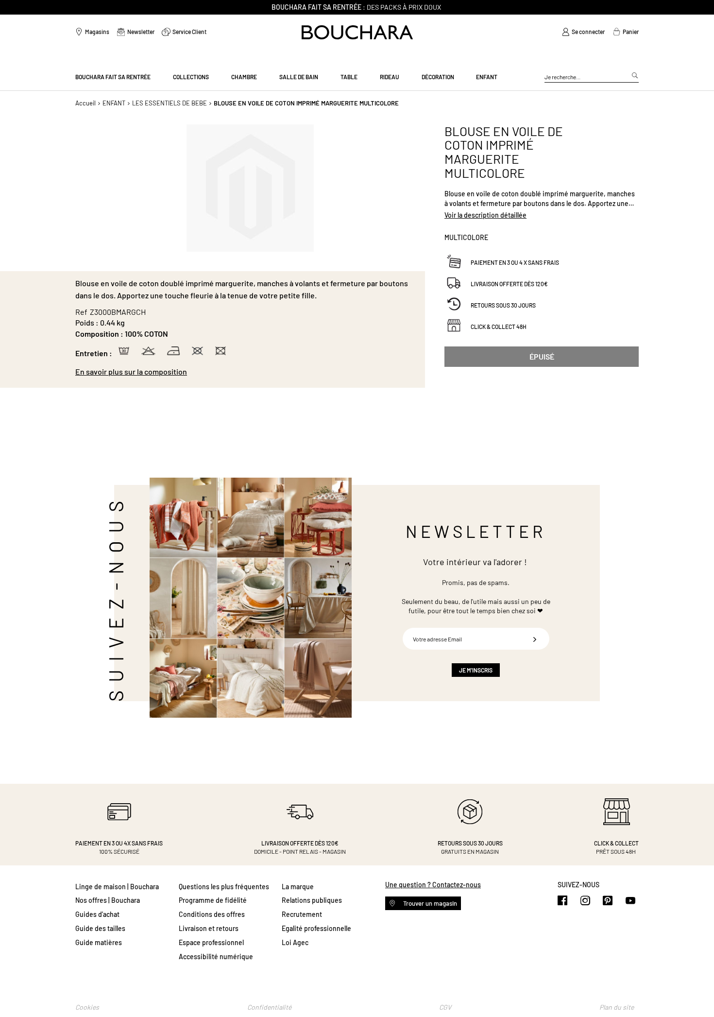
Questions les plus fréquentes (224, 886)
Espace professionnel (211, 942)
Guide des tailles (100, 928)
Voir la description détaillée (485, 215)
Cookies (87, 1007)
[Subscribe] (534, 639)
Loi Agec (295, 942)
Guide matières (98, 942)
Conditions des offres (212, 914)
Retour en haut (697, 990)
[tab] (245, 371)
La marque (298, 886)
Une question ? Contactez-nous (433, 884)
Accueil (85, 103)
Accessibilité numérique (216, 956)
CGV (445, 1007)
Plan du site (616, 1007)
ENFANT (113, 103)
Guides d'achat (97, 914)
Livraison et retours (208, 928)
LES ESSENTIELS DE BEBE (169, 103)
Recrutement (302, 914)
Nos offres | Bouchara (107, 900)
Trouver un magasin (429, 903)
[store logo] (357, 32)
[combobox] (591, 77)
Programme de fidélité (213, 900)
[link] (583, 32)
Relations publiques (312, 900)
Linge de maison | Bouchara (117, 886)
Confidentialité (269, 1007)
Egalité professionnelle (316, 928)
